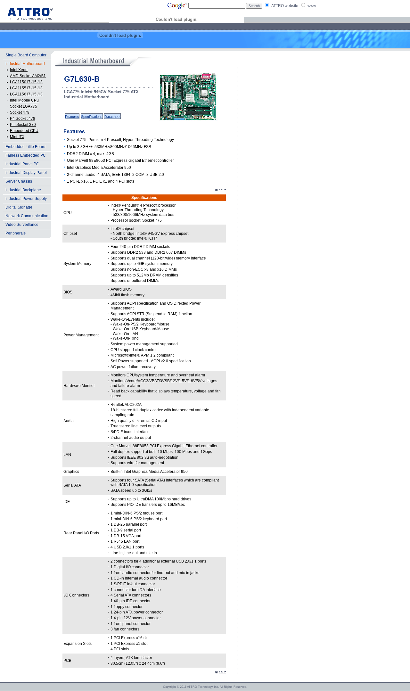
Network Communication (26, 216)
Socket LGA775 (23, 106)
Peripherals (15, 233)
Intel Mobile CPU (24, 100)
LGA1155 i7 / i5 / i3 (26, 88)
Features (72, 117)
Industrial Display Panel (26, 172)
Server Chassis (18, 181)
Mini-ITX (17, 137)
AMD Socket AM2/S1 (28, 76)
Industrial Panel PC (22, 164)
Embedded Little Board (25, 146)
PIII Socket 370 (23, 124)
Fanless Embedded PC (25, 155)
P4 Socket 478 (22, 118)
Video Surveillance (21, 224)
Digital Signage (18, 207)
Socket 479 (19, 112)
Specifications (91, 117)
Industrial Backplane (23, 190)
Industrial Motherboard (25, 64)
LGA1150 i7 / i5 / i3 (26, 82)
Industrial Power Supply (26, 198)
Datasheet (112, 117)
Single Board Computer (25, 55)
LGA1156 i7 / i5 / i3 (26, 94)
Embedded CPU (24, 130)
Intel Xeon (19, 70)
